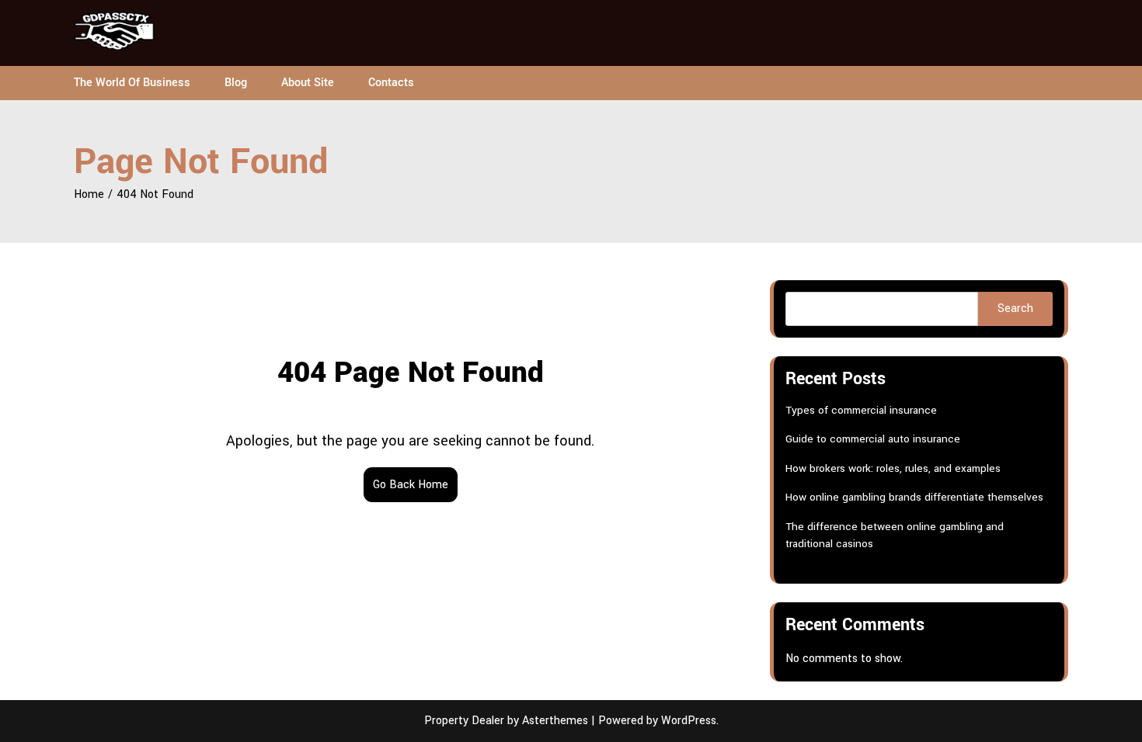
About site (307, 83)
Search (1015, 308)
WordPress (688, 721)
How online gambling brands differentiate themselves (914, 497)
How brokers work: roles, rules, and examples (893, 468)
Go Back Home (410, 485)
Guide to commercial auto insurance (872, 439)
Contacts (391, 83)
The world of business (132, 83)
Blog (236, 83)
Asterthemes (555, 721)
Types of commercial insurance (861, 410)
